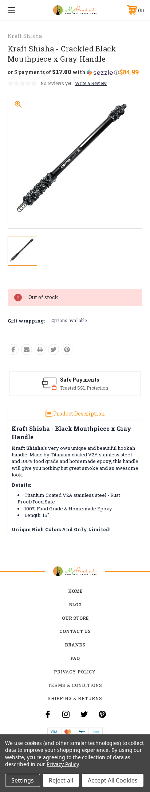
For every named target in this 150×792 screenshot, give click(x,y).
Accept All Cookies (113, 780)
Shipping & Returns (75, 698)
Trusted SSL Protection (84, 388)
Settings (22, 780)
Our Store (75, 618)
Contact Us (75, 631)
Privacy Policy (75, 672)
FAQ (75, 658)
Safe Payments (79, 379)
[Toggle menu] (21, 10)
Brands (75, 645)
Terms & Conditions (75, 685)
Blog (75, 604)
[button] (63, 72)
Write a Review (91, 83)
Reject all (61, 780)
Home (75, 591)
